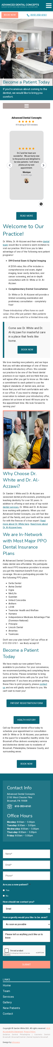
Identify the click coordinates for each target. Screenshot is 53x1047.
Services (8, 997)
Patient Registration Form (26, 703)
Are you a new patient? (16, 884)
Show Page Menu (26, 106)
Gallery (7, 1002)
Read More (26, 216)
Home (7, 985)
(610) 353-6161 (38, 15)
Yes (7, 890)
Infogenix (16, 1042)
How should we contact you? (18, 901)
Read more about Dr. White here (24, 522)
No (7, 895)
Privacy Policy (29, 1031)
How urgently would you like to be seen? (25, 917)
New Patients (11, 1008)
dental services (11, 507)
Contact (8, 1014)
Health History (26, 720)
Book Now (10, 15)
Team (6, 991)
